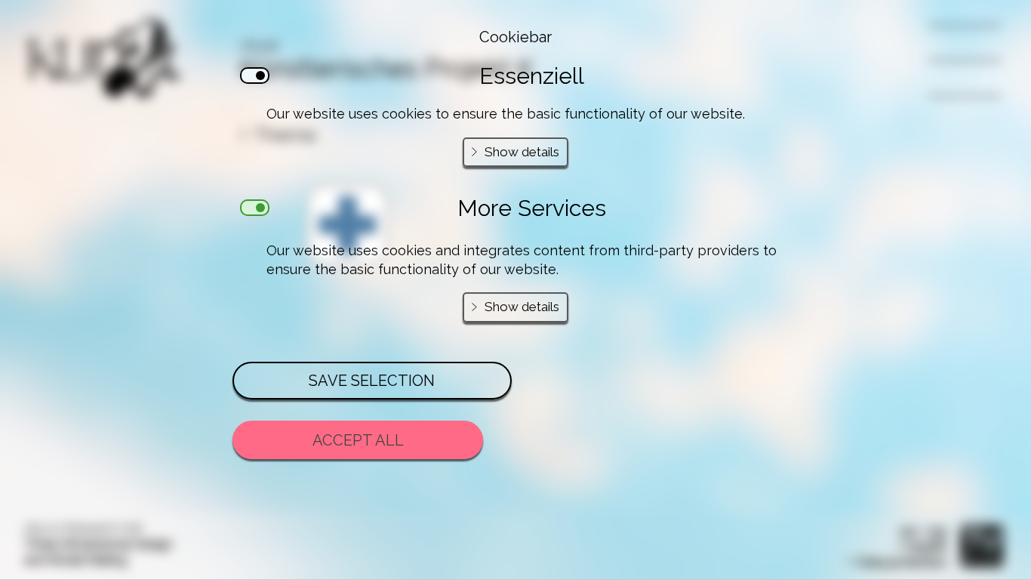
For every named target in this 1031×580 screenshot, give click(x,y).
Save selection (372, 381)
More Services (531, 208)
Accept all (358, 440)
